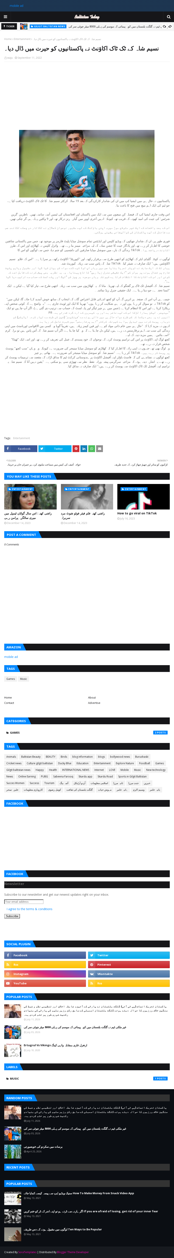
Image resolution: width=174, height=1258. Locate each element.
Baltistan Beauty (31, 756)
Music (23, 679)
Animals (11, 756)
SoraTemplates (27, 1252)
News (9, 776)
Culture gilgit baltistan (40, 763)
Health (53, 770)
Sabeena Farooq (63, 776)
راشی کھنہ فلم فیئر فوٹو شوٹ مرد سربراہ (83, 515)
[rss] (45, 964)
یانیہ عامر (155, 789)
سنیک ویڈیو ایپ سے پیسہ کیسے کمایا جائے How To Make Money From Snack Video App (79, 1193)
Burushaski (141, 756)
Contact (9, 703)
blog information (82, 756)
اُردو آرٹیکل (79, 783)
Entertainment (22, 39)
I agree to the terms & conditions (29, 909)
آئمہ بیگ (64, 783)
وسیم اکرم (139, 789)
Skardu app (85, 776)
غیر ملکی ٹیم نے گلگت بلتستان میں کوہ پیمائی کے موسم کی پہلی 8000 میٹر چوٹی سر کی (120, 26)
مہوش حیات (104, 789)
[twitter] (129, 955)
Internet (99, 770)
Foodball (144, 763)
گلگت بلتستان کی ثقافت (79, 789)
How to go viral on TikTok (137, 513)
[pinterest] (129, 964)
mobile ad (16, 6)
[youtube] (45, 983)
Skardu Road (105, 776)
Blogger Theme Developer (73, 1252)
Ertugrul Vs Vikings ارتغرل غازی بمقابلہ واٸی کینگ (55, 1045)
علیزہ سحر (12, 789)
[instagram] (45, 974)
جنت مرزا (133, 783)
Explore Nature (125, 763)
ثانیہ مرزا (118, 783)
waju (10, 58)
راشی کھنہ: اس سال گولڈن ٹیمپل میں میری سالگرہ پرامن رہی (28, 515)
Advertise (94, 703)
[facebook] (45, 955)
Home (8, 39)
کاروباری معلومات (33, 789)
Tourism (49, 783)
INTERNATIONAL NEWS (75, 770)
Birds (64, 756)
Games (10, 679)
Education (82, 763)
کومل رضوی (54, 789)
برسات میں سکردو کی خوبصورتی (43, 1146)
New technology (156, 770)
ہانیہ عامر (122, 789)
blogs (101, 756)
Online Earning (27, 776)
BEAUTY (50, 756)
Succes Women (15, 783)
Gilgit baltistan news (18, 770)
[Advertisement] (87, 96)
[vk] (129, 974)
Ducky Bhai (64, 763)
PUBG (44, 776)
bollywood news (120, 756)
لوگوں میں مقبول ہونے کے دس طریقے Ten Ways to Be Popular (63, 1229)
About (92, 697)
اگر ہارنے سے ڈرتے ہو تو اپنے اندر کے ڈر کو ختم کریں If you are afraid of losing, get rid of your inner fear (91, 1211)
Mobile (125, 770)
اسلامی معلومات (99, 783)
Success (34, 783)
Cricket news (13, 763)
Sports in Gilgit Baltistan (132, 776)
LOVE (112, 770)
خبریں (147, 783)
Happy (40, 770)
